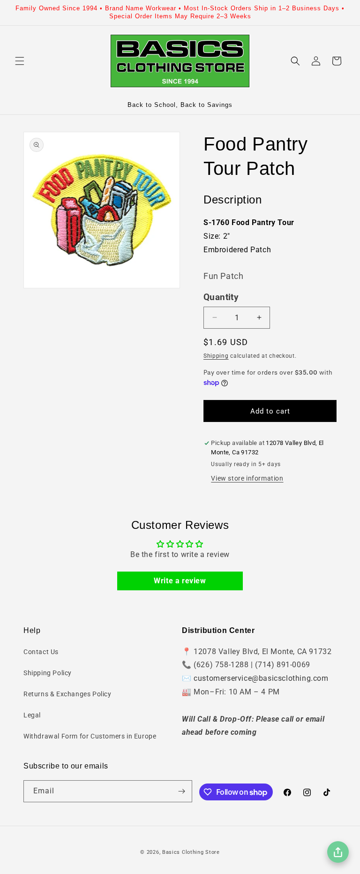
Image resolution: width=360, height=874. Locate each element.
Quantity (221, 297)
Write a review (180, 580)
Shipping (216, 356)
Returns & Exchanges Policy (67, 694)
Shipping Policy (47, 673)
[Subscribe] (181, 791)
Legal (32, 715)
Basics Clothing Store (191, 852)
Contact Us (41, 652)
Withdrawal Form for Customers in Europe (89, 736)
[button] (19, 61)
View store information (247, 478)
